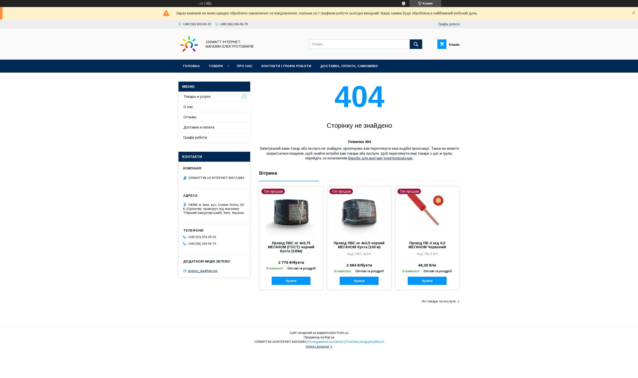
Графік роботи (195, 137)
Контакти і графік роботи (286, 66)
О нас (188, 107)
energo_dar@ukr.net (202, 271)
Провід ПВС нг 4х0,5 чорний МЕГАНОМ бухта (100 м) (359, 245)
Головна (191, 66)
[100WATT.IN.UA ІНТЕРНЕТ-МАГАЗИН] (189, 53)
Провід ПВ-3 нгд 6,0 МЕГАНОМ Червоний (427, 245)
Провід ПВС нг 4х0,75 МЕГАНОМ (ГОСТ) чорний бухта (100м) (291, 247)
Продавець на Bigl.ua (319, 337)
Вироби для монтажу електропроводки (380, 158)
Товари (216, 66)
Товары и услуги (196, 97)
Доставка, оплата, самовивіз (349, 66)
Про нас (244, 66)
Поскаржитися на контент (326, 342)
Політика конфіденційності (365, 342)
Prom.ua (342, 333)
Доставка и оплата (198, 127)
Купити (291, 281)
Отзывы (189, 117)
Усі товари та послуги (439, 301)
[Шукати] (416, 44)
